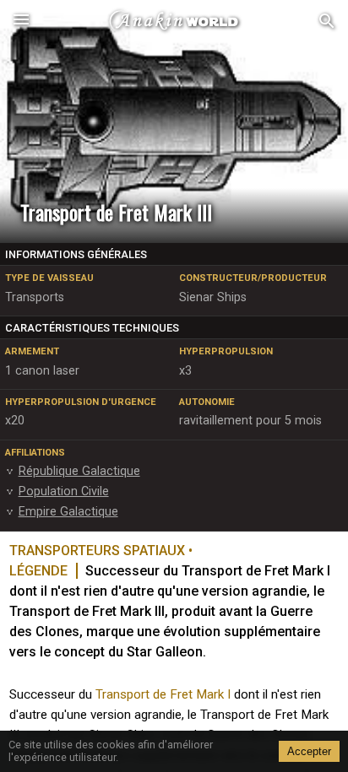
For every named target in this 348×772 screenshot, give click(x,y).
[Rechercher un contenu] (327, 21)
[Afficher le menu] (21, 21)
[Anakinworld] (174, 21)
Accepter (309, 751)
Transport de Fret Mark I (163, 694)
